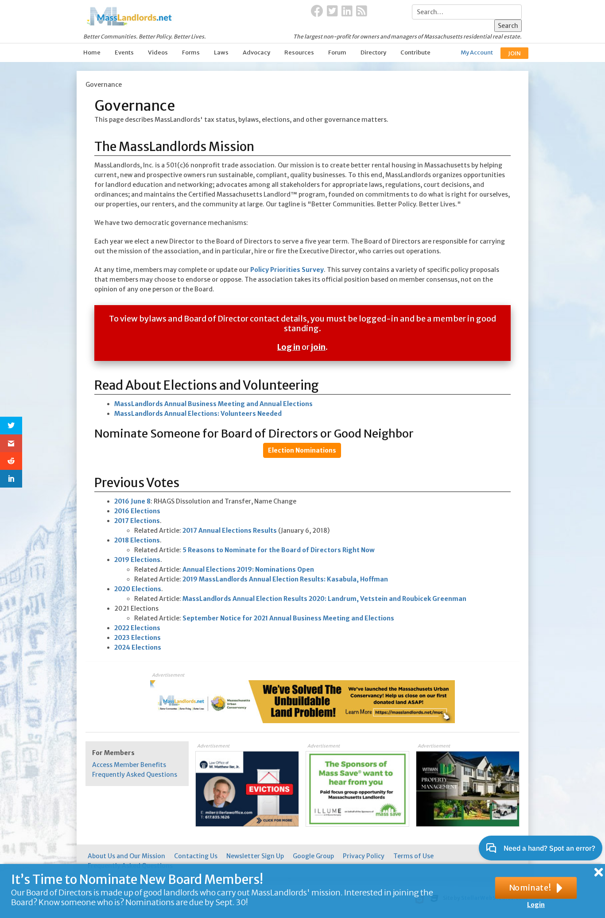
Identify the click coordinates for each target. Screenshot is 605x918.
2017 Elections (137, 521)
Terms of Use (413, 856)
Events (124, 52)
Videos (158, 52)
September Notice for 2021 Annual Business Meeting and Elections (288, 618)
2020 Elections (137, 589)
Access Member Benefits (129, 765)
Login (536, 905)
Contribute (415, 52)
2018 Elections (137, 540)
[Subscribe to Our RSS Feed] (361, 11)
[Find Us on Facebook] (317, 11)
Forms (191, 52)
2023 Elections (137, 638)
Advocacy (256, 52)
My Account (477, 52)
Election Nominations (302, 450)
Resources (299, 52)
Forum (337, 52)
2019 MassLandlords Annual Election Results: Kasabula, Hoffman (285, 579)
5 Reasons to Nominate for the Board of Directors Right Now (278, 550)
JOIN (514, 53)
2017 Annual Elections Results (229, 531)
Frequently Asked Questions (134, 775)
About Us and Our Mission (126, 856)
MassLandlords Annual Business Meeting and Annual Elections (213, 404)
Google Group (313, 856)
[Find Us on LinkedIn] (347, 11)
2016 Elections (137, 511)
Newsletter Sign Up (255, 856)
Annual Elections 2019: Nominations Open (248, 569)
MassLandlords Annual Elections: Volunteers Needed (198, 414)
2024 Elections (137, 647)
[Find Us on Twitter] (332, 11)
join (318, 347)
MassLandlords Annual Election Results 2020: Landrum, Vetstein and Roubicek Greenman (324, 599)
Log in (288, 347)
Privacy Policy (363, 856)
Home (92, 52)
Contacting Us (195, 856)
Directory (373, 52)
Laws (221, 52)
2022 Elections (137, 628)
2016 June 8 (132, 501)
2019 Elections (137, 560)
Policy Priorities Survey (287, 270)
